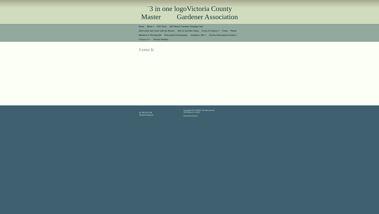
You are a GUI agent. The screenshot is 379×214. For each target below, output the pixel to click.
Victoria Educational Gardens (222, 35)
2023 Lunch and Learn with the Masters (157, 31)
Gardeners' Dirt (197, 35)
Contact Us (144, 39)
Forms (225, 31)
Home (141, 26)
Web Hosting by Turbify (192, 112)
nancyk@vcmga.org (146, 115)
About (149, 26)
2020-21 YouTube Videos (188, 31)
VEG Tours (162, 26)
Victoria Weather (160, 39)
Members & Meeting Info (150, 35)
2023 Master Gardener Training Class (186, 26)
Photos (234, 31)
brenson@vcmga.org (191, 115)
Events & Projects (210, 31)
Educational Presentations (176, 35)
